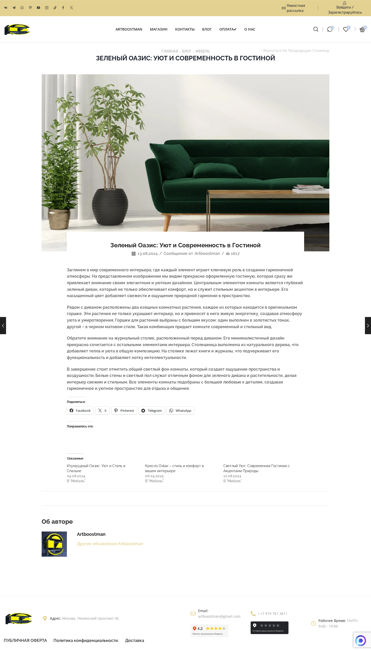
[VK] (5, 8)
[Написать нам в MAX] (360, 640)
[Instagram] (46, 8)
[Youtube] (38, 8)
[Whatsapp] (22, 8)
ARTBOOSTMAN (129, 29)
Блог (207, 29)
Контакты (185, 29)
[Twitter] (71, 8)
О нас (249, 29)
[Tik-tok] (55, 8)
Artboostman (207, 253)
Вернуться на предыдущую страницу (296, 50)
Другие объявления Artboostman (110, 543)
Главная (170, 51)
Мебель (203, 51)
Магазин (159, 29)
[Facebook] (63, 8)
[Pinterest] (30, 8)
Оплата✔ (228, 29)
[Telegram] (14, 8)
